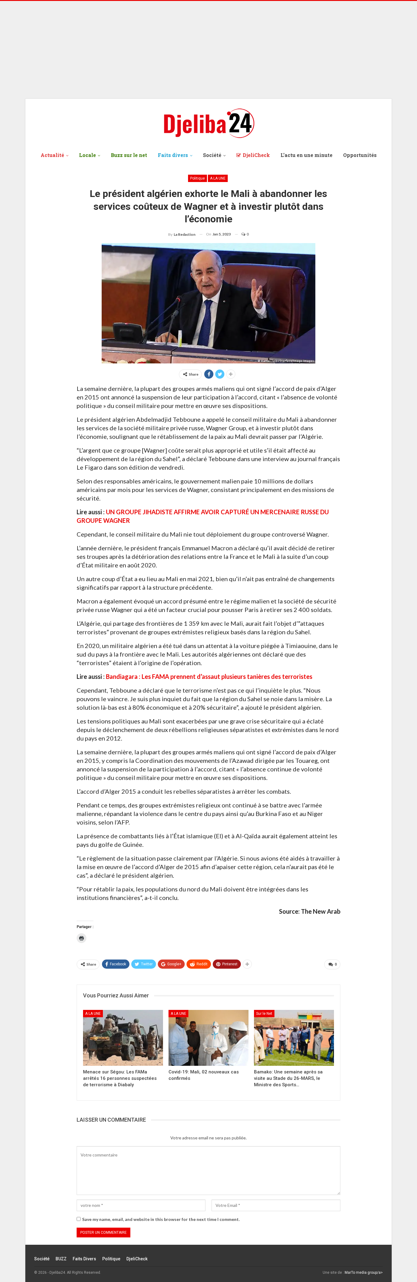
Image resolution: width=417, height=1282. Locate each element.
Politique (197, 178)
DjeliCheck (256, 155)
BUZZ (61, 1258)
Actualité (52, 155)
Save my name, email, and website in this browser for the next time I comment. (161, 1219)
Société (212, 155)
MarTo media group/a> (364, 1272)
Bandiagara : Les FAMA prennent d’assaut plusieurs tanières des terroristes (209, 676)
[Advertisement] (208, 50)
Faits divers (173, 155)
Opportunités (360, 155)
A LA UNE (218, 178)
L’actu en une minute (306, 155)
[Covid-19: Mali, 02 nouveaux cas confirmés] (208, 1038)
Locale (87, 155)
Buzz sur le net (129, 155)
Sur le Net (264, 1013)
